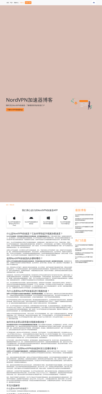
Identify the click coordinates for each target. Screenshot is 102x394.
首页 (8, 2)
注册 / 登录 (28, 2)
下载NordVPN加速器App (15, 110)
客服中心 (16, 2)
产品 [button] (11, 2)
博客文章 (12, 205)
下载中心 (22, 2)
